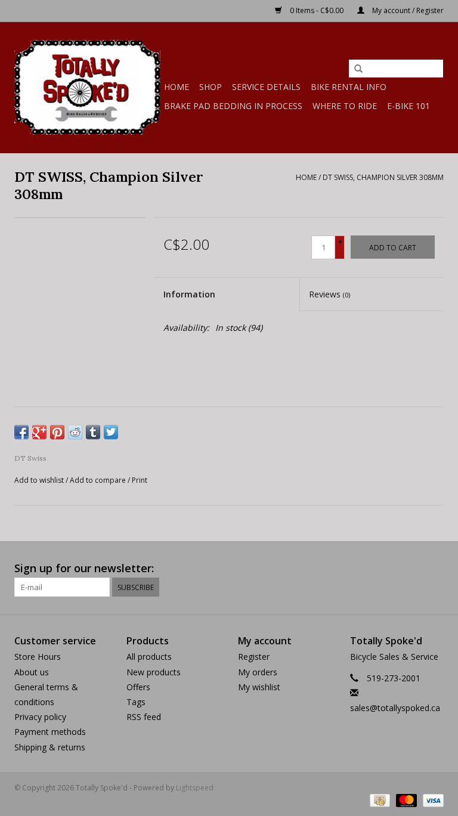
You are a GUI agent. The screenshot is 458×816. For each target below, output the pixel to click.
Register (254, 656)
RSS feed (143, 716)
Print (139, 480)
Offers (138, 687)
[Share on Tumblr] (93, 432)
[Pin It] (57, 432)
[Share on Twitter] (111, 432)
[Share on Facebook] (21, 432)
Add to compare (99, 480)
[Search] (358, 69)
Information (189, 294)
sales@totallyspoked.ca (395, 707)
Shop (210, 86)
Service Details (266, 86)
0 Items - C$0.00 (316, 10)
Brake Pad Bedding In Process (233, 105)
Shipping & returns (49, 747)
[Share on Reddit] (75, 432)
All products (149, 656)
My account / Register (407, 10)
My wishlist (259, 687)
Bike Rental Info (348, 86)
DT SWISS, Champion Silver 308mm (383, 177)
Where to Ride (344, 105)
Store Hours (37, 656)
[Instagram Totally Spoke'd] (434, 568)
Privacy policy (40, 716)
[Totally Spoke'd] (87, 87)
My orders (257, 672)
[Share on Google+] (39, 432)
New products (153, 672)
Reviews (329, 294)
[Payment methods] (379, 800)
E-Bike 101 (408, 105)
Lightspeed (194, 788)
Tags (136, 702)
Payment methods (50, 731)
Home (176, 86)
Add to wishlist (39, 480)
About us (31, 672)
